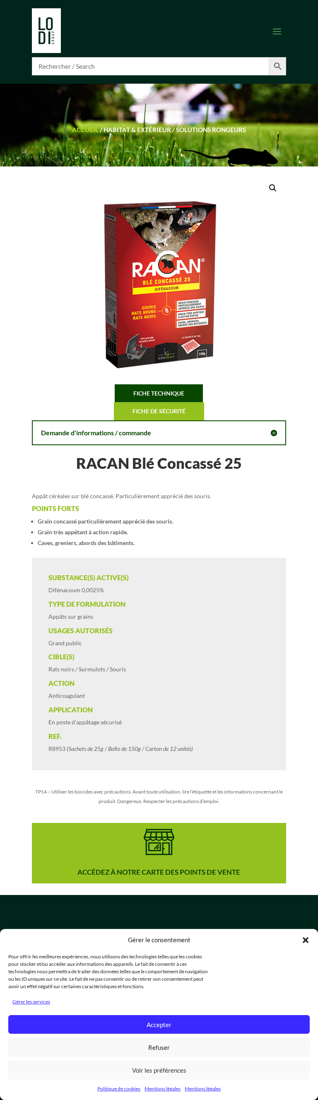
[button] (305, 940)
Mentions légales (163, 1089)
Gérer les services (31, 1002)
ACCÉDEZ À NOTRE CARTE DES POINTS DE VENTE (158, 872)
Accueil (85, 129)
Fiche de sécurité (159, 411)
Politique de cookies (118, 1089)
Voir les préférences (159, 1070)
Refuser (159, 1047)
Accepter (159, 1024)
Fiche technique (158, 393)
